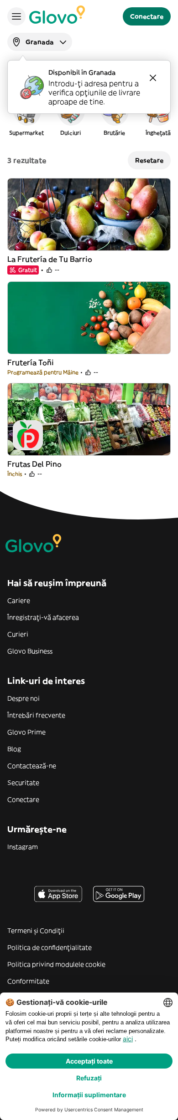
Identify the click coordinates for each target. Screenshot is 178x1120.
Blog (14, 749)
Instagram (22, 847)
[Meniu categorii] (16, 16)
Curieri (17, 634)
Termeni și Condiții (35, 931)
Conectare (23, 799)
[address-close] (153, 78)
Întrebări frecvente (36, 715)
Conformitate (28, 981)
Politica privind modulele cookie (56, 964)
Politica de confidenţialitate (49, 947)
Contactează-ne (31, 766)
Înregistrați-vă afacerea (43, 617)
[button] (26, 116)
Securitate (23, 783)
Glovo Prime (26, 732)
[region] (89, 116)
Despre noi (23, 698)
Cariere (18, 600)
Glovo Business (29, 651)
